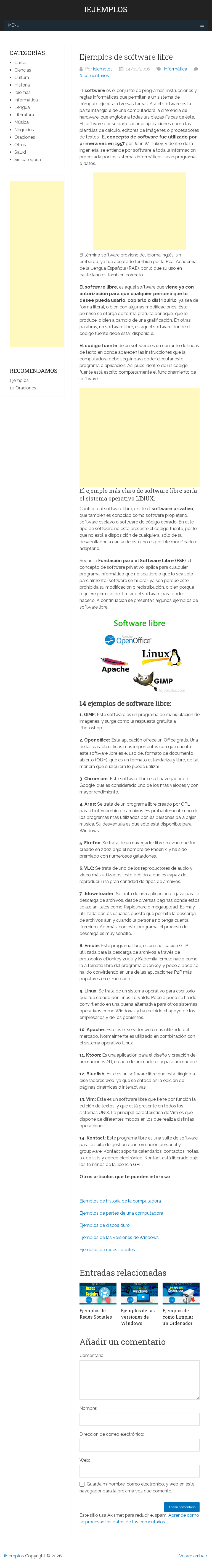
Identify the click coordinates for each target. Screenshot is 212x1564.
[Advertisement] (139, 211)
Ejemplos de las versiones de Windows (119, 1237)
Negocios (24, 129)
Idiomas (22, 92)
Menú (13, 25)
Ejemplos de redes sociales (107, 1249)
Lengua (22, 107)
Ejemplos (19, 380)
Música (21, 122)
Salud (20, 152)
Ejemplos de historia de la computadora (120, 1201)
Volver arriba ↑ (193, 1555)
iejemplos (103, 69)
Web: (85, 1460)
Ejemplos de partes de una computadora (121, 1213)
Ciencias (22, 70)
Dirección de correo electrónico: (112, 1434)
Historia (22, 85)
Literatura (24, 114)
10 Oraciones (23, 388)
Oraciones (24, 137)
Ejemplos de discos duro (105, 1225)
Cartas (21, 62)
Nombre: (88, 1408)
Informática (175, 69)
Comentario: (92, 1355)
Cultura (21, 77)
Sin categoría (27, 159)
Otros (20, 144)
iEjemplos (106, 9)
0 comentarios (94, 75)
